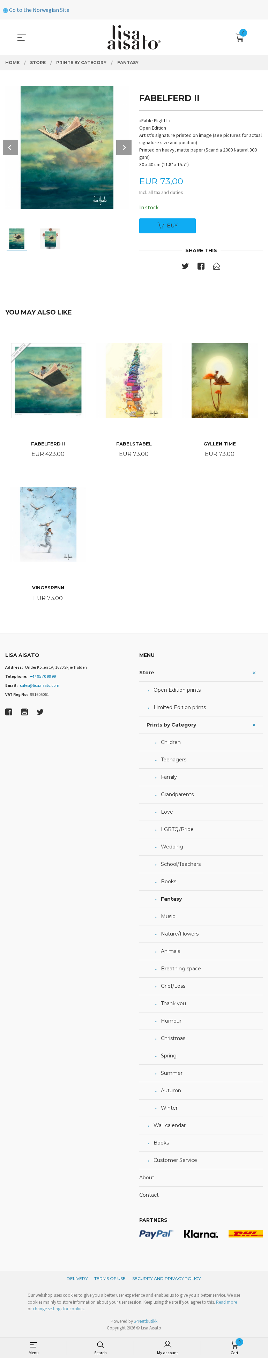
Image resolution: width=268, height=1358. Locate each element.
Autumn (171, 1090)
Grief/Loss (173, 986)
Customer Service (175, 1160)
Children (171, 742)
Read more (226, 1302)
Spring (169, 1056)
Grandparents (177, 794)
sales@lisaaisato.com (39, 685)
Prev (10, 147)
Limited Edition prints (180, 707)
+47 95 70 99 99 (43, 676)
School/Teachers (181, 864)
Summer (172, 1073)
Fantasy (171, 899)
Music (168, 916)
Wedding (172, 847)
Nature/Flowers (180, 934)
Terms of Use (110, 1278)
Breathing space (181, 968)
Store (146, 672)
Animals (170, 951)
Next (124, 147)
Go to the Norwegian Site (38, 9)
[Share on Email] (216, 267)
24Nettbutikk (145, 1321)
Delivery (77, 1278)
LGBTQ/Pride (177, 829)
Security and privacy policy (166, 1278)
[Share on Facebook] (201, 267)
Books (168, 881)
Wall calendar (170, 1125)
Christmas (173, 1038)
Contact (149, 1195)
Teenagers (173, 759)
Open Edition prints (177, 690)
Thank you (173, 1003)
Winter (169, 1108)
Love (167, 812)
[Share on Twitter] (185, 267)
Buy (172, 226)
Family (169, 777)
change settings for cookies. (59, 1309)
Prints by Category (171, 725)
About (146, 1177)
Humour (171, 1021)
